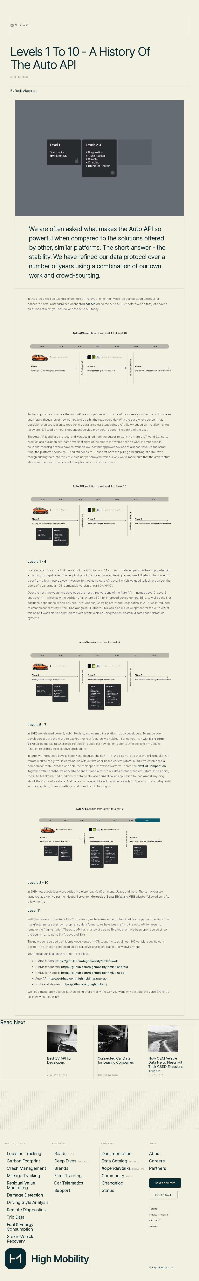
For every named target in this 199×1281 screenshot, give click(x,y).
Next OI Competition (152, 766)
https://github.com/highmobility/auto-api (78, 978)
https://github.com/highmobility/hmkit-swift (86, 961)
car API (90, 304)
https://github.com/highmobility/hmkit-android (94, 967)
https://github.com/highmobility (84, 984)
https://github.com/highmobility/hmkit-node (92, 973)
